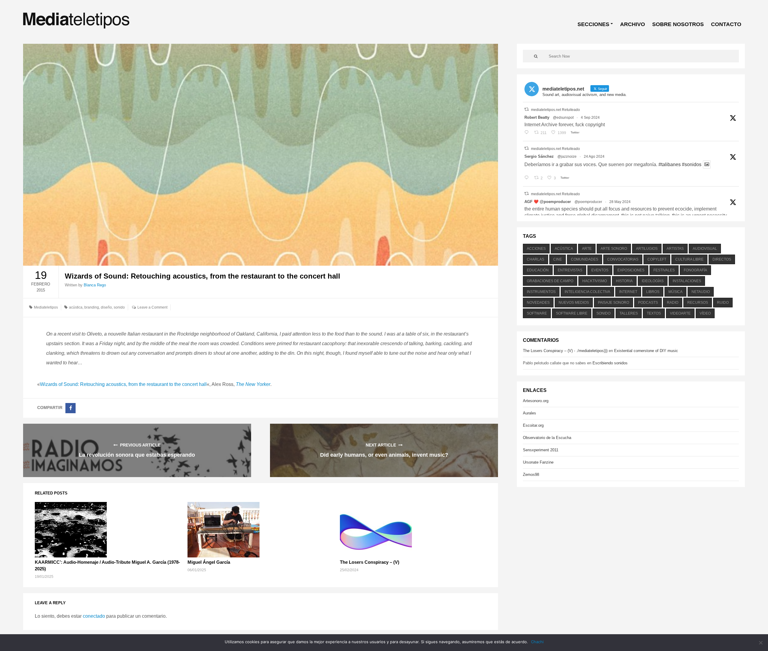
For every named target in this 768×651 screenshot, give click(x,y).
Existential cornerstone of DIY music (646, 350)
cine (557, 259)
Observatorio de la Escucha (547, 437)
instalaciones (687, 281)
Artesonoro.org (535, 401)
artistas (675, 248)
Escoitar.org (533, 425)
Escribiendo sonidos (610, 363)
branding (91, 307)
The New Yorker (253, 384)
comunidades (584, 259)
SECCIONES (593, 24)
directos (721, 259)
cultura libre (689, 259)
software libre (571, 313)
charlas (535, 259)
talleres (629, 313)
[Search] (536, 56)
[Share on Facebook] (70, 408)
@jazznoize (567, 156)
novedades (538, 302)
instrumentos (541, 292)
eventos (599, 270)
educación (538, 270)
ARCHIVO (632, 24)
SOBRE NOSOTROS (678, 24)
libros (652, 292)
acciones (536, 248)
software (537, 313)
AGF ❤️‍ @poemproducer (547, 201)
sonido (119, 307)
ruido (723, 302)
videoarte (680, 313)
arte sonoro (614, 248)
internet (628, 292)
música (675, 292)
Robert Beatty (536, 117)
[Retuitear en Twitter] (526, 109)
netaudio (701, 292)
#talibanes (669, 164)
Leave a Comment (152, 307)
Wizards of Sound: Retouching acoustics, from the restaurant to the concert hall (123, 384)
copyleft (656, 259)
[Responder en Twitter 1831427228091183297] (528, 132)
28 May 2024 (620, 202)
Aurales (529, 413)
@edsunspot (563, 117)
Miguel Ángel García (209, 562)
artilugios (647, 248)
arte (587, 248)
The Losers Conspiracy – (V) (369, 562)
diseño (106, 307)
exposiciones (630, 270)
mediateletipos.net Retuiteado (555, 110)
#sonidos (691, 164)
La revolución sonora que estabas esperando (137, 455)
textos (654, 313)
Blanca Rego (95, 285)
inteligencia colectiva (587, 292)
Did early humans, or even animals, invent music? (384, 455)
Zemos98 (531, 474)
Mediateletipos (46, 307)
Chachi (537, 641)
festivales (664, 270)
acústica (75, 307)
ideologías (653, 281)
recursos (697, 302)
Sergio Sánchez (539, 156)
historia (624, 281)
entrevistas (570, 270)
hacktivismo (594, 281)
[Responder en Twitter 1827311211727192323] (528, 178)
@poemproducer (588, 202)
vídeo (705, 313)
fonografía (695, 270)
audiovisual (705, 248)
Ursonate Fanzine (538, 462)
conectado (94, 616)
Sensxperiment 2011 (540, 450)
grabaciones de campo (550, 281)
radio (672, 302)
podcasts (648, 302)
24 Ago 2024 (594, 156)
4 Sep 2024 (590, 117)
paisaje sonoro (613, 302)
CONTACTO (726, 24)
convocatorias (622, 259)
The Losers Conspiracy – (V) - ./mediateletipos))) (565, 350)
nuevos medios (574, 302)
